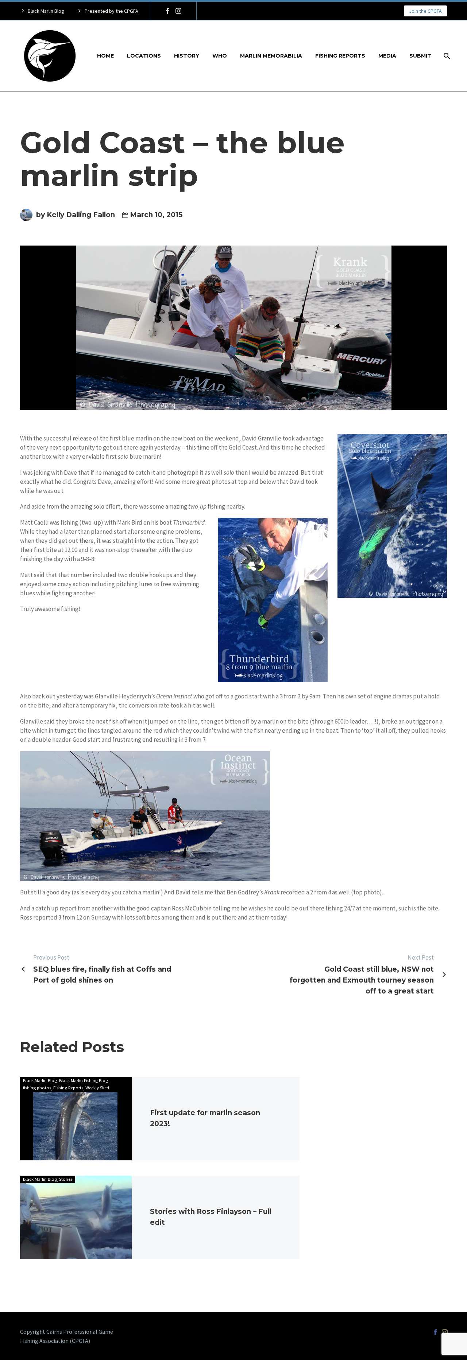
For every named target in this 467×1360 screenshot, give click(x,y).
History (186, 55)
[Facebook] (167, 11)
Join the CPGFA (425, 11)
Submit (420, 55)
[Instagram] (178, 11)
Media (387, 55)
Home (105, 55)
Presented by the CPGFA (111, 11)
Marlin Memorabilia (271, 55)
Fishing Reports (340, 55)
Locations (144, 55)
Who (219, 55)
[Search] (446, 55)
